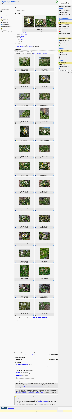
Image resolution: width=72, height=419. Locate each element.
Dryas (21, 39)
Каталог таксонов (63, 30)
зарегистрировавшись (43, 401)
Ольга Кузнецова (44, 314)
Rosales (22, 36)
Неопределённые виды (65, 24)
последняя (44, 53)
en (56, 1)
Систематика (17, 13)
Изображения (5, 22)
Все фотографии (63, 22)
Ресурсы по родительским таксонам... (25, 377)
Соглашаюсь (60, 410)
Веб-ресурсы (4, 29)
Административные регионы (64, 43)
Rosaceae (22, 37)
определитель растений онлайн (65, 2)
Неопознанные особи (64, 26)
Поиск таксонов (63, 12)
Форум (61, 52)
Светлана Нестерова (24, 314)
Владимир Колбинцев (44, 140)
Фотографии (19, 375)
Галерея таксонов (64, 28)
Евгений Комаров (24, 87)
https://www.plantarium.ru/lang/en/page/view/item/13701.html (29, 392)
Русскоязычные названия (7, 17)
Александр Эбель (24, 70)
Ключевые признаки (6, 28)
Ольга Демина (44, 262)
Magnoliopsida (23, 34)
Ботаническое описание (22, 364)
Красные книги (63, 31)
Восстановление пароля (65, 66)
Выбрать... (4, 36)
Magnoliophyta (24, 33)
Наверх (56, 408)
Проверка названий (64, 16)
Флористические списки (7, 26)
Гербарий (18, 368)
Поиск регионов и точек (65, 14)
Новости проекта (63, 54)
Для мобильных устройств (65, 6)
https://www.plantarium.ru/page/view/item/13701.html (31, 386)
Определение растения (65, 10)
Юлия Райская (44, 87)
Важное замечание (54, 354)
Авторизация (63, 62)
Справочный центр (64, 56)
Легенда (16, 350)
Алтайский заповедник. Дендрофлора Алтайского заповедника (28, 354)
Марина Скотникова (24, 105)
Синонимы (4, 20)
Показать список (18, 359)
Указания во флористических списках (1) (25, 352)
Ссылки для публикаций (7, 31)
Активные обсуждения (64, 50)
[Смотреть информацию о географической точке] (33, 88)
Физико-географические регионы (65, 45)
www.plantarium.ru (65, 408)
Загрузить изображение (65, 20)
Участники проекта (64, 57)
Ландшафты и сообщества (65, 38)
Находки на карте (5, 24)
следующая (38, 53)
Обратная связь (11, 408)
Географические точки (64, 40)
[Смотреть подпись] (15, 70)
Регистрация (62, 64)
